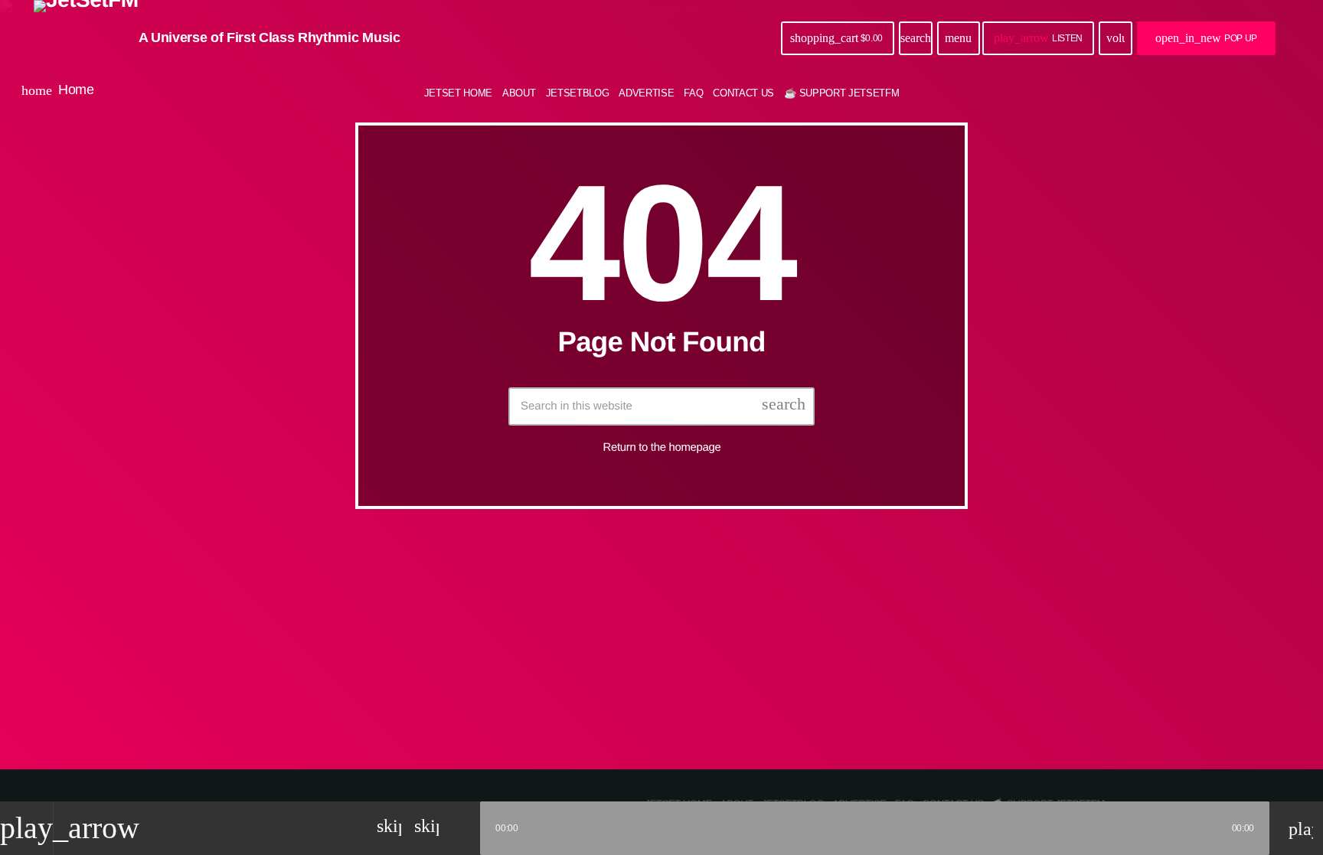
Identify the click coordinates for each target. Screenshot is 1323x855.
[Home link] (86, 38)
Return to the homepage (662, 447)
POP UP (1206, 37)
